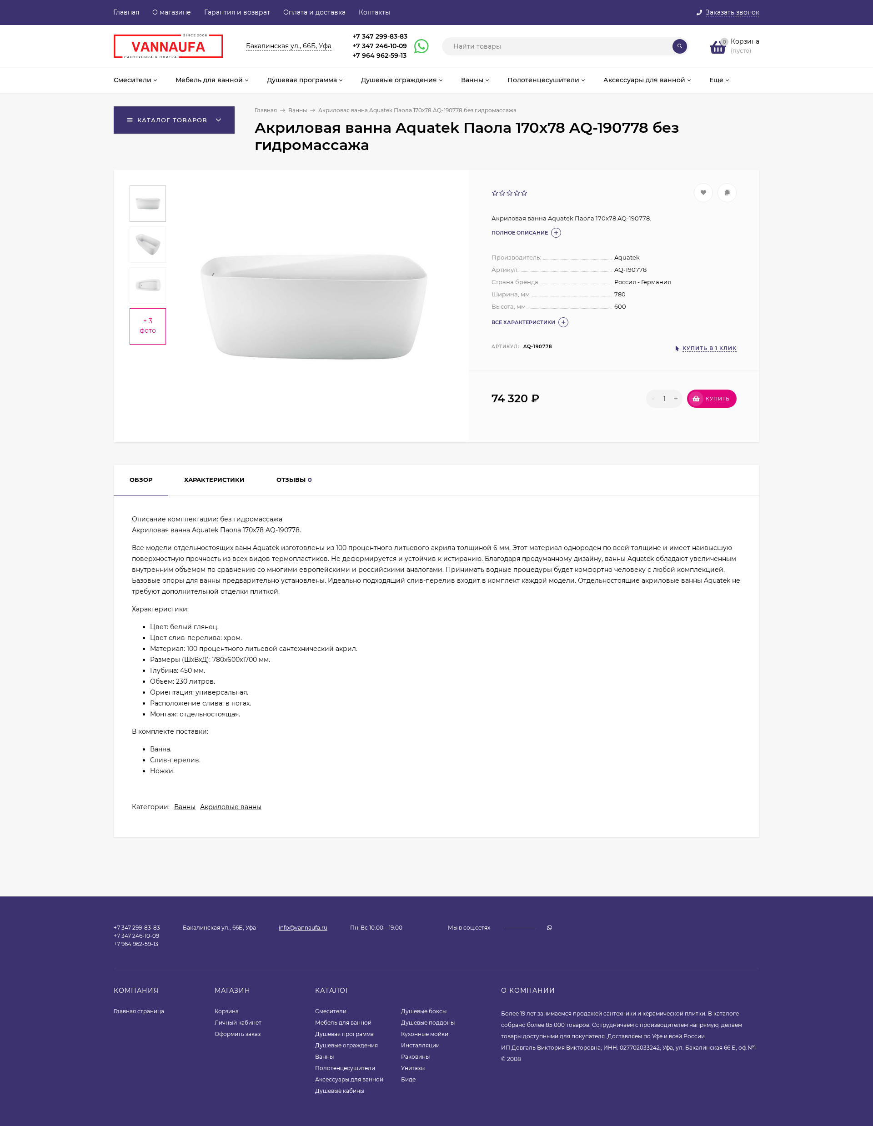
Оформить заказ (238, 1034)
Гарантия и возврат (237, 12)
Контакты (374, 12)
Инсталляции (420, 1045)
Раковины (415, 1056)
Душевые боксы (424, 1011)
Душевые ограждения (346, 1045)
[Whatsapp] (417, 46)
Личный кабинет (238, 1022)
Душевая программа (344, 1034)
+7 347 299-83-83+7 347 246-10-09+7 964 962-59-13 (379, 46)
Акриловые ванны (230, 807)
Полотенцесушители (345, 1068)
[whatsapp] (549, 927)
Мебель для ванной (343, 1022)
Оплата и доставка (314, 12)
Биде (408, 1079)
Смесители (330, 1011)
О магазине (171, 12)
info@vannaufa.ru (303, 927)
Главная (126, 12)
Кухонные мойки (424, 1034)
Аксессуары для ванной (349, 1079)
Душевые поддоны (428, 1022)
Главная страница (139, 1011)
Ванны (297, 110)
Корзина (227, 1011)
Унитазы (413, 1068)
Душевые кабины (339, 1090)
